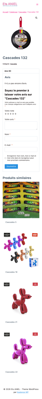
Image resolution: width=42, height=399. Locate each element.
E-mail (9, 145)
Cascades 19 (11, 272)
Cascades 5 (10, 222)
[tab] (21, 71)
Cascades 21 (11, 322)
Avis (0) (7, 71)
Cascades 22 (11, 372)
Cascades (13, 64)
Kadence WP (23, 392)
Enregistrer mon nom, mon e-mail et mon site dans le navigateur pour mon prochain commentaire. (21, 158)
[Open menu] (37, 4)
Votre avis (10, 119)
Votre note (9, 111)
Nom (8, 134)
